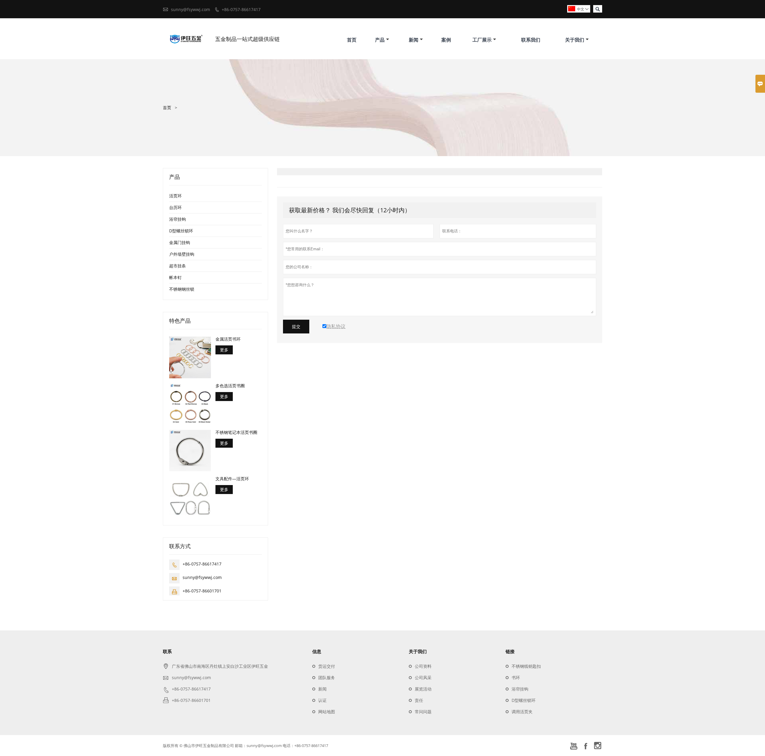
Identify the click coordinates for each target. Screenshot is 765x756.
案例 (446, 39)
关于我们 (574, 39)
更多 (224, 350)
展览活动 (423, 689)
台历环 (175, 207)
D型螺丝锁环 (181, 231)
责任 (419, 700)
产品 (380, 39)
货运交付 (326, 666)
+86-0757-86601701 (202, 591)
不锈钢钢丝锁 (181, 289)
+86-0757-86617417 (241, 9)
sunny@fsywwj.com (190, 9)
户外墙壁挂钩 (181, 254)
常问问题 (423, 711)
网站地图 (326, 711)
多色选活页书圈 (230, 385)
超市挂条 (177, 266)
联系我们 (530, 39)
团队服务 (326, 677)
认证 (322, 700)
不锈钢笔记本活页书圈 (236, 432)
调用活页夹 (522, 711)
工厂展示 (482, 39)
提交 (296, 326)
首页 (352, 39)
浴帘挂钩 (177, 219)
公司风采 (423, 677)
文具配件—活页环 (232, 478)
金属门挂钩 (179, 242)
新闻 (413, 39)
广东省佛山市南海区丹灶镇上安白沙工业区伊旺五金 (220, 666)
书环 (516, 677)
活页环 (175, 196)
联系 (167, 651)
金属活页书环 (228, 339)
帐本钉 (175, 277)
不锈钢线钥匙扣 (526, 666)
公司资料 (423, 666)
